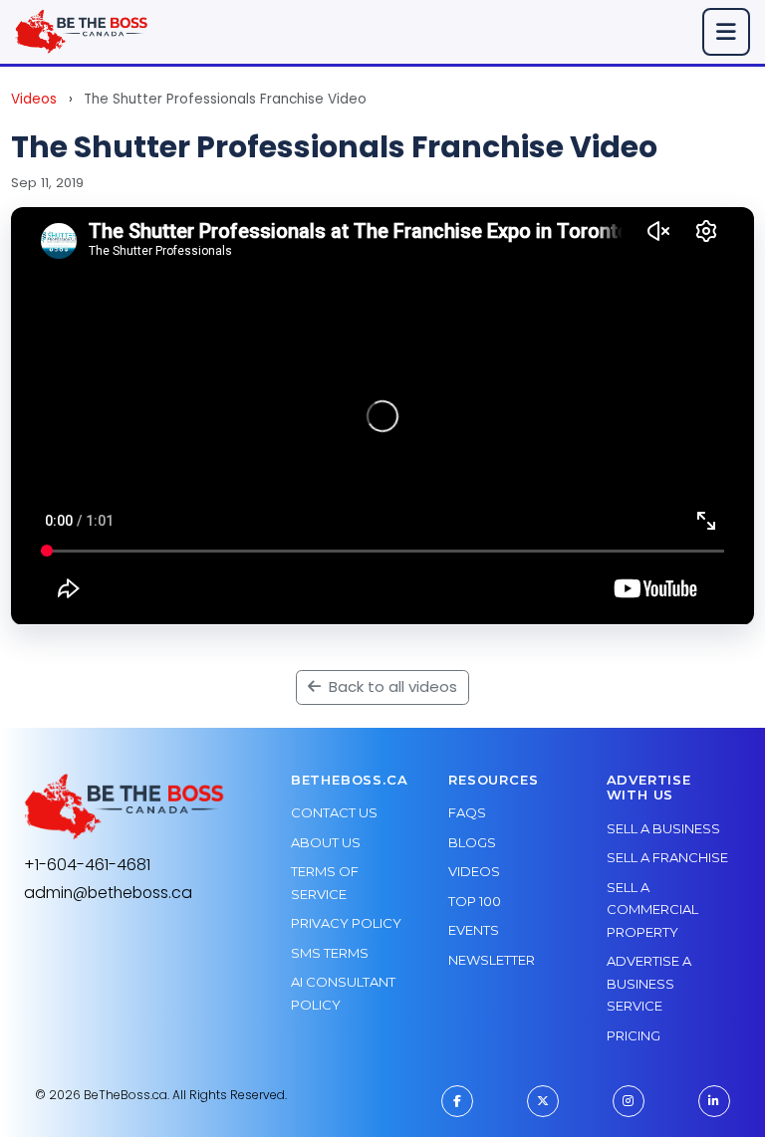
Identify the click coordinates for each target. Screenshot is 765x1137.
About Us (326, 842)
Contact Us (334, 812)
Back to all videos (391, 686)
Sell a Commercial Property (652, 909)
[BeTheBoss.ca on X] (543, 1101)
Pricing (633, 1035)
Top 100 (474, 901)
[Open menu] (726, 32)
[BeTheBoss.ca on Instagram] (628, 1101)
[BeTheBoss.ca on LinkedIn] (714, 1101)
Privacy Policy (346, 923)
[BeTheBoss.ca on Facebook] (457, 1101)
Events (473, 930)
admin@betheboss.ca (108, 892)
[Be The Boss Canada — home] (124, 807)
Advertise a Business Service (649, 983)
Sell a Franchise (667, 857)
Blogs (472, 842)
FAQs (467, 812)
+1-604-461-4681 (87, 864)
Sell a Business (663, 828)
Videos (34, 99)
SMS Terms (330, 953)
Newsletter (491, 960)
